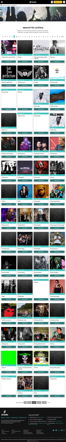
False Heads (37, 225)
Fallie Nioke (53, 130)
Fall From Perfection (7, 82)
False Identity (5, 248)
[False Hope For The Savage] (57, 215)
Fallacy (20, 92)
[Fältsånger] (25, 287)
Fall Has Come (54, 82)
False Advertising (55, 201)
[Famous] (8, 358)
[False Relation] (41, 263)
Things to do (22, 417)
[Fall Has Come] (57, 73)
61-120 (29, 402)
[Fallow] (8, 192)
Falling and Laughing (7, 153)
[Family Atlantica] (41, 310)
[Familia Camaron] (8, 310)
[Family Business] (57, 310)
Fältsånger (21, 296)
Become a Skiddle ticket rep (28, 433)
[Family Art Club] (25, 310)
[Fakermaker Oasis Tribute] (8, 47)
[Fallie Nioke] (57, 120)
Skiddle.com (33, 2)
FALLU (19, 201)
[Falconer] (57, 47)
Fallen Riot (4, 130)
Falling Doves (21, 153)
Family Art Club (22, 320)
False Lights (37, 248)
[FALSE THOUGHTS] (57, 263)
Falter (3, 296)
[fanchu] (41, 358)
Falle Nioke (37, 106)
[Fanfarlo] (25, 383)
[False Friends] (25, 215)
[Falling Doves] (25, 144)
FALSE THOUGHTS (54, 272)
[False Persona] (57, 239)
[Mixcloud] (59, 430)
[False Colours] (8, 215)
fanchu (36, 367)
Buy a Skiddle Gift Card (40, 433)
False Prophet (5, 272)
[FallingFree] (25, 168)
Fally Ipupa (37, 201)
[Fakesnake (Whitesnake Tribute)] (41, 47)
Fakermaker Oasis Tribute (8, 57)
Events (4, 5)
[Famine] (57, 334)
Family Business (54, 320)
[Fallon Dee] (41, 168)
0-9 (62, 36)
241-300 (44, 402)
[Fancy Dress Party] (57, 358)
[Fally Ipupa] (41, 192)
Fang (35, 393)
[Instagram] (61, 430)
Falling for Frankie (39, 153)
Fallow (3, 201)
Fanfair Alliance (58, 421)
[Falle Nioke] (41, 96)
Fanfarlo (20, 393)
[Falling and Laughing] (8, 144)
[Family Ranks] (25, 334)
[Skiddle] (4, 412)
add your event (57, 2)
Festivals (14, 417)
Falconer (52, 57)
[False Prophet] (8, 263)
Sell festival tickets (39, 432)
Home (3, 430)
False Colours (5, 225)
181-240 (39, 402)
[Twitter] (53, 430)
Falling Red (4, 177)
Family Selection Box (39, 344)
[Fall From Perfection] (8, 73)
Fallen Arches (54, 106)
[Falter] (8, 287)
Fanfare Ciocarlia (6, 379)
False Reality (21, 272)
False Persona (54, 248)
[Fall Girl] (41, 73)
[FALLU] (25, 192)
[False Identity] (8, 239)
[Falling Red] (8, 168)
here (28, 440)
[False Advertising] (57, 192)
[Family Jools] (8, 334)
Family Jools (5, 344)
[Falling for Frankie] (41, 144)
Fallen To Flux (21, 116)
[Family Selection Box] (41, 334)
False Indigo (21, 248)
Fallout (52, 177)
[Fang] (41, 383)
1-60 (25, 402)
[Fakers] (25, 47)
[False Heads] (41, 215)
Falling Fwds (53, 153)
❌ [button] (38, 441)
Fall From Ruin (21, 82)
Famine (52, 344)
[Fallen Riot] (8, 120)
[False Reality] (25, 263)
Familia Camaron (6, 320)
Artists (8, 5)
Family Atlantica (38, 320)
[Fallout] (57, 168)
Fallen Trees (37, 116)
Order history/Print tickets (16, 431)
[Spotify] (56, 430)
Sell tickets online (39, 430)
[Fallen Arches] (57, 96)
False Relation (38, 272)
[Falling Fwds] (57, 144)
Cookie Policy (4, 433)
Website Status (26, 430)
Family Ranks (21, 344)
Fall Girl (36, 82)
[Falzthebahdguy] (57, 287)
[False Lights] (41, 239)
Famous (4, 367)
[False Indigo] (25, 239)
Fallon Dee (37, 177)
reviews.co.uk (41, 417)
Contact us (13, 432)
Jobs (12, 433)
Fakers (19, 57)
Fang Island (53, 379)
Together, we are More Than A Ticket (37, 424)
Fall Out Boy (5, 92)
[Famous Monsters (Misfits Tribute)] (25, 358)
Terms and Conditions (5, 431)
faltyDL (36, 282)
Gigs (2, 417)
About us (13, 430)
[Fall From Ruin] (25, 73)
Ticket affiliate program (27, 432)
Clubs (8, 417)
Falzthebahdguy (54, 296)
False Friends (21, 225)
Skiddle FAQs (38, 431)
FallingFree (21, 177)
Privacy (3, 432)
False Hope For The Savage (57, 225)
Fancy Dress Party (55, 367)
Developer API (25, 431)
